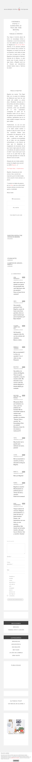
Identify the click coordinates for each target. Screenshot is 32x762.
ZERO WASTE (16, 655)
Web (8, 570)
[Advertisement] (16, 677)
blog (11, 185)
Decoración (16, 647)
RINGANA (16, 627)
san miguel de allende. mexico (18, 703)
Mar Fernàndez (17, 504)
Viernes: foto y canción (16, 733)
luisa (15, 454)
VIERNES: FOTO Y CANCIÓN (16, 629)
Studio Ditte (12, 258)
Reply (23, 277)
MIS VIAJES (16, 649)
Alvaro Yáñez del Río (17, 327)
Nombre (9, 556)
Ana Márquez (16, 278)
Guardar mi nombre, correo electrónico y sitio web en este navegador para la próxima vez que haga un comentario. (12, 586)
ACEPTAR (16, 760)
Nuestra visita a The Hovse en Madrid (14, 236)
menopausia (16, 641)
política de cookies (15, 757)
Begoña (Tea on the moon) (17, 397)
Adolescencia (16, 644)
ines (15, 301)
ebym (17, 207)
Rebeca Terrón (16, 347)
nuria (15, 482)
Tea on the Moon (20, 44)
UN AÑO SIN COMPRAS (16, 652)
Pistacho (14, 165)
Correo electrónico (10, 563)
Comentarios (16, 199)
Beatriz (16, 367)
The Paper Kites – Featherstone (15, 168)
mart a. (16, 471)
